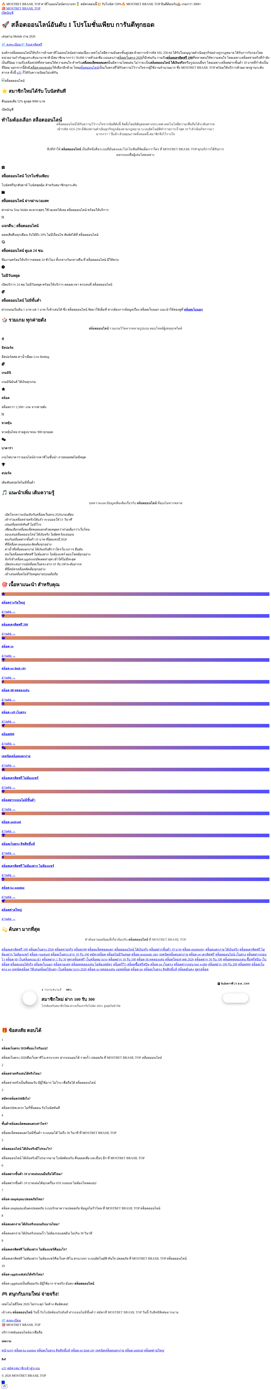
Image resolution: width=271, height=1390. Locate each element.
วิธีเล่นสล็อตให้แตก (43, 969)
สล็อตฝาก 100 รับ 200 (222, 964)
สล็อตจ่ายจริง (64, 949)
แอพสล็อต (123, 969)
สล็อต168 (80, 949)
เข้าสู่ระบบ (32, 1368)
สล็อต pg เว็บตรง (161, 964)
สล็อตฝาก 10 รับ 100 (122, 959)
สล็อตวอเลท (62, 964)
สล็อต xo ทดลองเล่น (101, 969)
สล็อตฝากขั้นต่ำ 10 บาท (165, 949)
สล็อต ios (137, 969)
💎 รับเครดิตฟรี (31, 44)
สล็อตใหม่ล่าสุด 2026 (179, 959)
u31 (19, 72)
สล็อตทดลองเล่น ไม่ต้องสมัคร (91, 964)
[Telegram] (3, 1382)
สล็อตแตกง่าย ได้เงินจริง (222, 949)
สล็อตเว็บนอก (43, 964)
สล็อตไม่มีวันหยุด (119, 954)
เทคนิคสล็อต (20, 969)
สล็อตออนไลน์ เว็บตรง (230, 954)
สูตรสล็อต (202, 969)
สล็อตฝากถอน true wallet (190, 964)
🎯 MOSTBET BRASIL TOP (21, 8)
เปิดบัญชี (7, 12)
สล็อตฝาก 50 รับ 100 (208, 959)
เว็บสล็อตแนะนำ (29, 959)
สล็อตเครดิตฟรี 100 (15, 949)
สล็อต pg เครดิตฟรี (201, 954)
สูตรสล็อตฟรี (76, 959)
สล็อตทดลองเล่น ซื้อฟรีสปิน (242, 959)
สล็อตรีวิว (119, 964)
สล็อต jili (12, 959)
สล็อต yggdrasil (40, 954)
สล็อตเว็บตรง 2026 (41, 949)
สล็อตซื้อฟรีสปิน (138, 964)
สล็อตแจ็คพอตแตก (100, 949)
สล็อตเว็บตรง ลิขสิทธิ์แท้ (160, 969)
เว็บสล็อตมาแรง (97, 959)
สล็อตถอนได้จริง (21, 964)
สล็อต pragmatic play (145, 954)
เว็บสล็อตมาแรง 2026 (72, 969)
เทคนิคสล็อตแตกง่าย (173, 954)
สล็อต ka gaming (25, 1350)
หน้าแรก (7, 1350)
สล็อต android (134, 1350)
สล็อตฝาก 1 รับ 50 (54, 959)
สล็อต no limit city (83, 1350)
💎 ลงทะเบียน (11, 44)
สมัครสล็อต (98, 954)
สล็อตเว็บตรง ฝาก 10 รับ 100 (70, 954)
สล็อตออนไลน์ (89, 67)
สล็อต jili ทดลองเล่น (150, 959)
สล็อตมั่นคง (186, 969)
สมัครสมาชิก (16, 1368)
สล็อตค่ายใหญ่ (154, 1350)
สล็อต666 (244, 964)
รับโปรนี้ (238, 998)
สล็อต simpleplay (193, 949)
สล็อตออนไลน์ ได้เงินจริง (131, 949)
